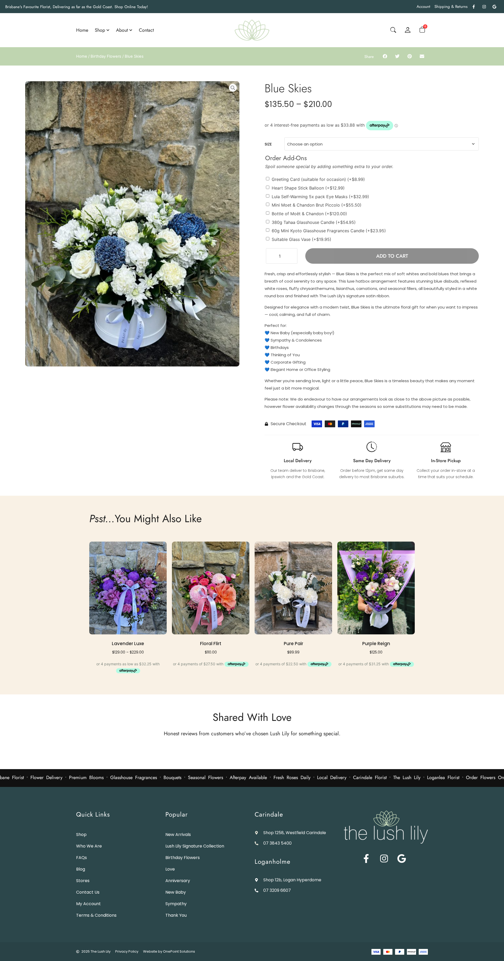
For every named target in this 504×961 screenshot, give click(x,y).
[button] (385, 56)
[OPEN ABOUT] (130, 30)
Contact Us (87, 892)
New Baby (175, 892)
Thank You (176, 915)
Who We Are (89, 846)
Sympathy (176, 904)
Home (81, 56)
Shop (81, 835)
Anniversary (177, 881)
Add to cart (392, 256)
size (268, 144)
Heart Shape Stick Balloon (308, 188)
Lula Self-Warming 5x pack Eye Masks (320, 196)
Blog (80, 869)
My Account (88, 904)
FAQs (81, 858)
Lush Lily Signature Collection (194, 846)
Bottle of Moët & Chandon (309, 213)
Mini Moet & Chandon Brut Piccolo (316, 205)
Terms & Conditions (96, 915)
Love (170, 869)
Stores (83, 881)
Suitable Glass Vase (301, 239)
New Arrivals (178, 835)
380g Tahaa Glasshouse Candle (314, 222)
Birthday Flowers (106, 56)
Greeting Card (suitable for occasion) (318, 179)
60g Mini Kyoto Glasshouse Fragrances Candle (329, 230)
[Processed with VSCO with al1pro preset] (132, 223)
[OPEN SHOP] (107, 30)
